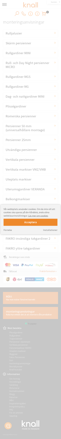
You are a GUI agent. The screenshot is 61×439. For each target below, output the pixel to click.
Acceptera (30, 222)
